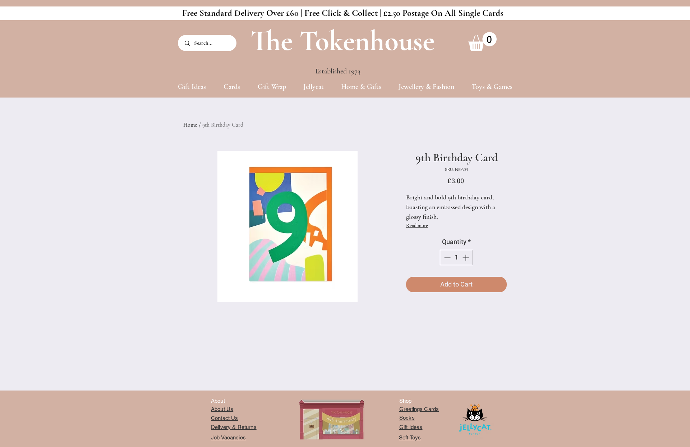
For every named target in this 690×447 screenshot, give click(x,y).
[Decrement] (446, 257)
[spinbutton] (456, 257)
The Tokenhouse (342, 40)
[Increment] (466, 257)
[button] (482, 41)
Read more (417, 225)
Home (190, 124)
